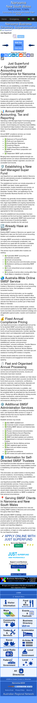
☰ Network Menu (18, 597)
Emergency (14, 19)
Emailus (20, 36)
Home (4, 19)
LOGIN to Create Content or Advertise (18, 679)
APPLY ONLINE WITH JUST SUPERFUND (20, 537)
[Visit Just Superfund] (18, 45)
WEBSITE (18, 546)
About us (29, 690)
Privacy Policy (19, 690)
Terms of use (9, 690)
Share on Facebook (18, 567)
